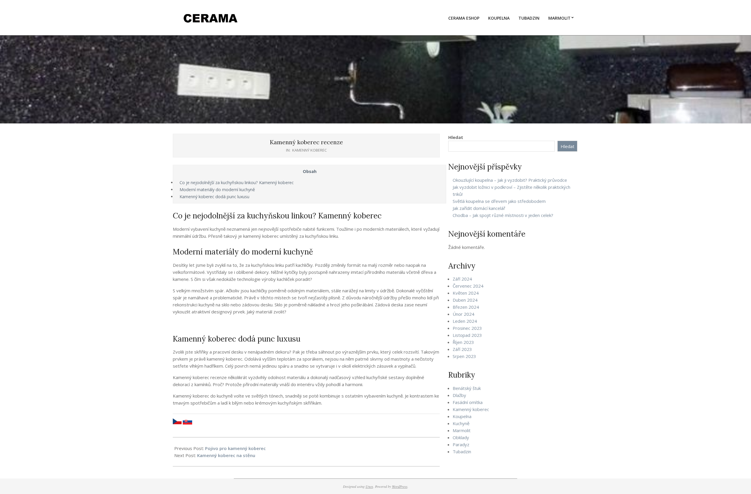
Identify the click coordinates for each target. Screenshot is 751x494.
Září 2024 (462, 279)
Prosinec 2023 (467, 328)
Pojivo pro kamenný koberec (235, 448)
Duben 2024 (465, 300)
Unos (369, 486)
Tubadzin (462, 451)
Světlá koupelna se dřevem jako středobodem (499, 201)
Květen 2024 (466, 293)
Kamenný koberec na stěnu (226, 455)
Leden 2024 (465, 321)
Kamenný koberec (309, 150)
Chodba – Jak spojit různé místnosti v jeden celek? (503, 215)
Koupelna (462, 416)
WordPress (399, 486)
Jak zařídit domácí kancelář (479, 208)
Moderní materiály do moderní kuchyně (217, 189)
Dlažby (459, 395)
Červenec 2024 (468, 286)
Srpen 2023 (464, 356)
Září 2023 (462, 349)
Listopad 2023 (467, 335)
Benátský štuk (467, 388)
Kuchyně (461, 423)
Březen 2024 (466, 307)
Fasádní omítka (468, 402)
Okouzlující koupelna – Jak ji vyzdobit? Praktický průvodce (510, 180)
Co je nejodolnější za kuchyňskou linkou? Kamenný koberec (237, 182)
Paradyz (461, 444)
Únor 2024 (463, 314)
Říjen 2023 (463, 342)
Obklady (461, 437)
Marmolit (462, 430)
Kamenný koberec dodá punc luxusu (214, 196)
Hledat (455, 137)
